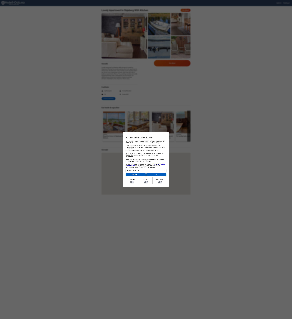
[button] (146, 171)
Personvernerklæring (159, 164)
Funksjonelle (132, 179)
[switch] (132, 182)
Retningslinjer (131, 165)
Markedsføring (159, 179)
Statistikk (145, 179)
